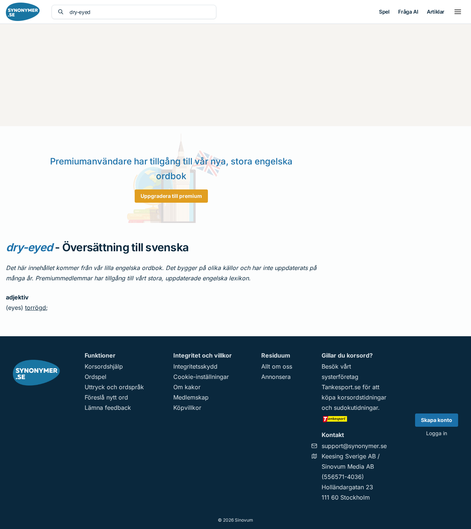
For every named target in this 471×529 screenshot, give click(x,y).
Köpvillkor (187, 407)
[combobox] (140, 12)
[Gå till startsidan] (23, 12)
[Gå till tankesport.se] (354, 419)
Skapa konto (436, 420)
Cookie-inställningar (201, 376)
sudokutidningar (356, 407)
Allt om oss (276, 366)
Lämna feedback (108, 407)
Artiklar (436, 11)
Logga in (436, 433)
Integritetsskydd (195, 366)
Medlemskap (191, 397)
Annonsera (276, 376)
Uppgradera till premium (171, 196)
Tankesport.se (341, 387)
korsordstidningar (361, 397)
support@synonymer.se (354, 446)
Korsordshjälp (104, 366)
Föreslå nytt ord (106, 397)
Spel (384, 11)
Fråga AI (408, 11)
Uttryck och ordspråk (114, 387)
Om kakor (187, 387)
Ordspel (95, 376)
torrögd (35, 307)
